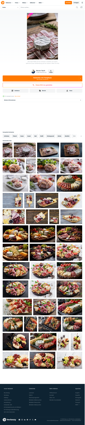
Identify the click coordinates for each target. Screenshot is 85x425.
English (76, 393)
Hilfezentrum (53, 393)
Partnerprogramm (34, 397)
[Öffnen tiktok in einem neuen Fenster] (30, 419)
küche (59, 136)
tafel (74, 136)
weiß (41, 136)
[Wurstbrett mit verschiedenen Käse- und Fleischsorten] (16, 341)
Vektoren (8, 2)
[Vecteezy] (2, 2)
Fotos (16, 2)
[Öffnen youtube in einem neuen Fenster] (35, 419)
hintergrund (50, 136)
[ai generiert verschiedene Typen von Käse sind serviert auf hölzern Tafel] (69, 183)
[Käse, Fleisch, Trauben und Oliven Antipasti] (30, 324)
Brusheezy (7, 393)
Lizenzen (31, 393)
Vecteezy (6, 395)
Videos (24, 2)
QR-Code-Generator (9, 412)
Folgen (50, 72)
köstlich (67, 136)
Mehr (40, 2)
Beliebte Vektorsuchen (35, 400)
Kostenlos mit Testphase (42, 78)
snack (29, 136)
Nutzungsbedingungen (51, 420)
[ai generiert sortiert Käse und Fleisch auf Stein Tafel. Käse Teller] (13, 324)
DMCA (30, 395)
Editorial (32, 2)
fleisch (15, 136)
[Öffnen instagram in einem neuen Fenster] (22, 419)
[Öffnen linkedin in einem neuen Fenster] (24, 419)
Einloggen (74, 2)
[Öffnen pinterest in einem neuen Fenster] (27, 419)
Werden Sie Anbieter (55, 400)
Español (76, 395)
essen (22, 136)
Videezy (6, 397)
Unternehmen (8, 400)
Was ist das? (17, 96)
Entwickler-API (8, 405)
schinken (6, 136)
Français (76, 402)
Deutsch (76, 400)
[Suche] (76, 7)
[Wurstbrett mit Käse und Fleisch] (63, 341)
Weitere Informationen (10, 100)
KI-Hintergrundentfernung (11, 409)
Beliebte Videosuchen (35, 405)
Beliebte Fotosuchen (34, 402)
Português (77, 397)
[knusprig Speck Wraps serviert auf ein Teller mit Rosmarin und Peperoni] (42, 183)
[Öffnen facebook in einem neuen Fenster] (19, 419)
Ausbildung (7, 402)
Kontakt (51, 395)
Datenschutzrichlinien (64, 420)
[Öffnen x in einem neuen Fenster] (32, 419)
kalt (35, 136)
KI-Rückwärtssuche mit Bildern (12, 407)
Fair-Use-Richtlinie (75, 420)
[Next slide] (78, 136)
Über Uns (52, 397)
